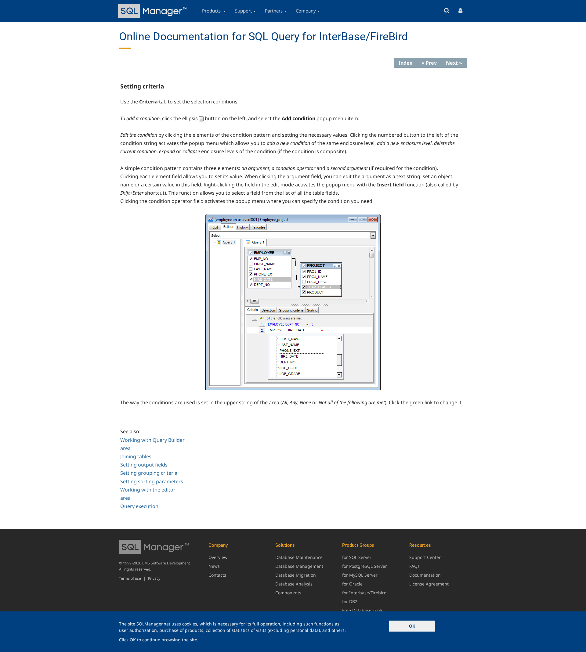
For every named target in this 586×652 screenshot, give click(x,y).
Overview (217, 557)
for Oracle (352, 584)
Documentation (425, 575)
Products (212, 11)
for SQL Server (356, 557)
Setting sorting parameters (151, 481)
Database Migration (295, 575)
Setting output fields (144, 464)
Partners (274, 11)
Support (243, 11)
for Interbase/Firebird (364, 593)
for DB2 (349, 601)
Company (306, 11)
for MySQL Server (360, 575)
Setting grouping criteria (148, 473)
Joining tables (135, 456)
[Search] (447, 11)
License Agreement (429, 584)
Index (405, 62)
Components (288, 593)
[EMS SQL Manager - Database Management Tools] (153, 11)
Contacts (217, 575)
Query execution (139, 506)
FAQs (414, 566)
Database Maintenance (299, 557)
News (214, 566)
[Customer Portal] (460, 11)
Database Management (299, 566)
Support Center (425, 557)
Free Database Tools (362, 610)
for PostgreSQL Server (364, 566)
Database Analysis (294, 584)
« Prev (429, 62)
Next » (454, 62)
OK (412, 626)
